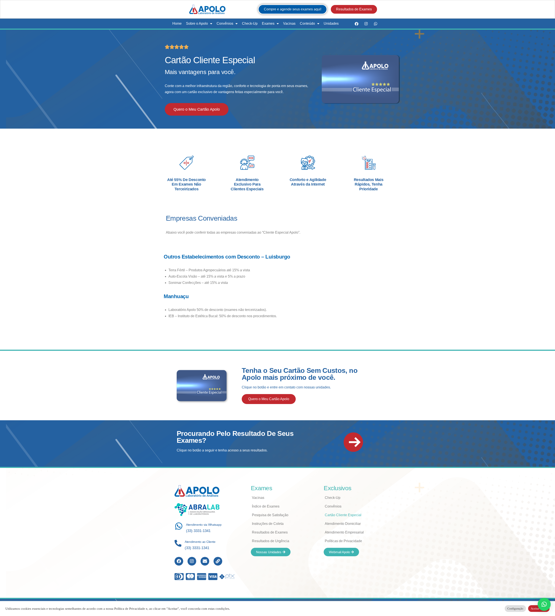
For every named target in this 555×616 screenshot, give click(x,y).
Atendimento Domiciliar (343, 523)
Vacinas (289, 23)
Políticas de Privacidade (343, 541)
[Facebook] (356, 23)
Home (177, 23)
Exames (268, 23)
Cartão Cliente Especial (343, 515)
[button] (544, 604)
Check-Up (250, 23)
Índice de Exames (265, 506)
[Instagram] (366, 23)
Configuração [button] (515, 608)
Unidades (331, 23)
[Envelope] (205, 561)
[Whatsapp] (375, 23)
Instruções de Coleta (268, 523)
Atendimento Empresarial (344, 532)
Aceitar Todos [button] (539, 608)
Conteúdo (307, 23)
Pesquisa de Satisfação (270, 515)
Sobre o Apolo (197, 23)
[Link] (218, 561)
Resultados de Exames (270, 532)
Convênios (225, 23)
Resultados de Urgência (270, 541)
